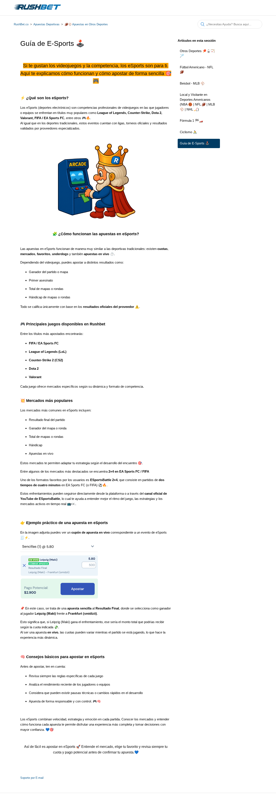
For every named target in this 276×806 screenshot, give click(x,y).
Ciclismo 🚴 (188, 132)
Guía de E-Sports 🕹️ (194, 143)
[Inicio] (37, 10)
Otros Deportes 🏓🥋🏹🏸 (197, 53)
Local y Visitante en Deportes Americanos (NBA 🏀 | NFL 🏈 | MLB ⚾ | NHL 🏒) (197, 102)
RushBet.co (21, 24)
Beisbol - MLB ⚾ (192, 83)
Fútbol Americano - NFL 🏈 (196, 69)
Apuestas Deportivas (46, 24)
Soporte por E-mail (32, 777)
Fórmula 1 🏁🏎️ (191, 120)
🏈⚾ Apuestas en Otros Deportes (86, 24)
